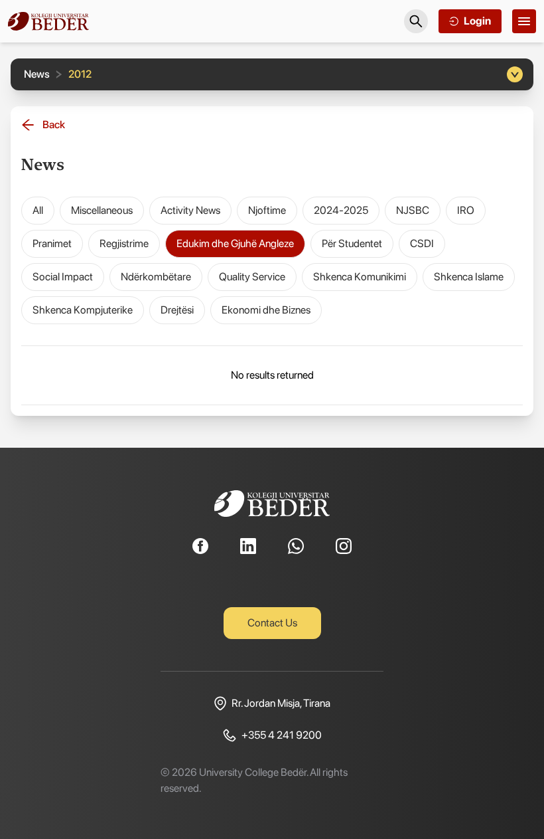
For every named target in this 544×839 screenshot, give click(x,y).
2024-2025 (341, 210)
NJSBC (412, 210)
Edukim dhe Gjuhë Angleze (235, 243)
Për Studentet (352, 243)
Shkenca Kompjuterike (83, 310)
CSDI (422, 243)
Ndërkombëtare (156, 276)
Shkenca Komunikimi (359, 276)
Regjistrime (124, 243)
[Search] (416, 21)
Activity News (190, 210)
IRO (465, 210)
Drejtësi (177, 310)
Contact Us (272, 622)
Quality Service (252, 276)
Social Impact (63, 276)
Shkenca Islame (469, 276)
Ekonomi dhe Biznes (266, 310)
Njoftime (267, 210)
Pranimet (52, 243)
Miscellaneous (102, 210)
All (38, 210)
